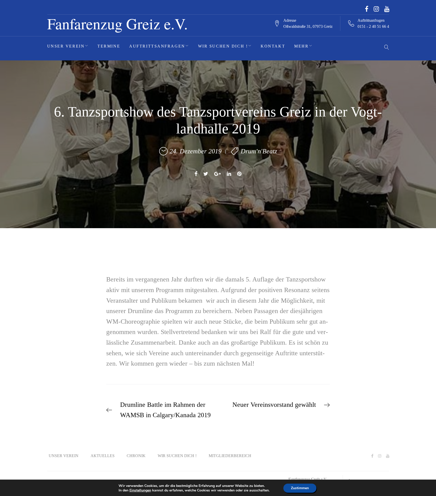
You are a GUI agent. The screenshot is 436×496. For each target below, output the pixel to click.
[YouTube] (387, 8)
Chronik (136, 456)
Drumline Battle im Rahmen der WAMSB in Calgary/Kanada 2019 (165, 410)
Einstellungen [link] (140, 490)
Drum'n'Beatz (259, 151)
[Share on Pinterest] (239, 174)
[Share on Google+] (217, 174)
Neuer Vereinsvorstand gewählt (274, 404)
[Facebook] (366, 8)
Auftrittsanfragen (157, 46)
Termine (108, 46)
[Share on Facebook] (196, 174)
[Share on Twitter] (205, 174)
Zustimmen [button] (300, 488)
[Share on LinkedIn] (229, 174)
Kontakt (273, 46)
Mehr (301, 46)
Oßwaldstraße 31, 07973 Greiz (308, 26)
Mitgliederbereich (230, 456)
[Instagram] (376, 8)
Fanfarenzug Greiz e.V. (117, 23)
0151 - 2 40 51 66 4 (373, 26)
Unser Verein (66, 46)
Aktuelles (103, 456)
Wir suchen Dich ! (223, 46)
